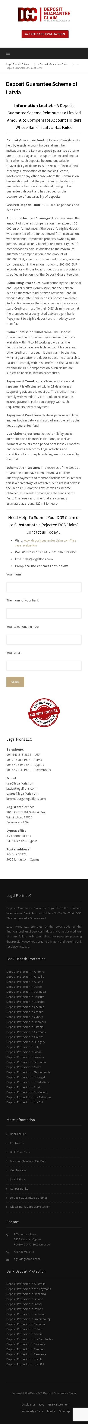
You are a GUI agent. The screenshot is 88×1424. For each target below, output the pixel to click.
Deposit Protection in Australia (25, 1284)
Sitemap (64, 1411)
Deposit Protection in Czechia (25, 1007)
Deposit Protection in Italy (22, 1047)
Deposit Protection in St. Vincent (26, 1092)
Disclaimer (28, 1404)
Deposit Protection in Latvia (24, 1052)
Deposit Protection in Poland (24, 1329)
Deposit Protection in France (24, 1304)
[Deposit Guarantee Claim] (44, 14)
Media (51, 1411)
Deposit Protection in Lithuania (26, 1062)
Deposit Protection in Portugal (25, 1077)
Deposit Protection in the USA (25, 1364)
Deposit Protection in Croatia (24, 1012)
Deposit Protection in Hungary (25, 1042)
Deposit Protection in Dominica (26, 1294)
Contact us (17, 1143)
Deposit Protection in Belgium (25, 997)
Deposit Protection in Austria (24, 982)
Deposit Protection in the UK (24, 1359)
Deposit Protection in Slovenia (25, 1344)
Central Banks (19, 1188)
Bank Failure (18, 1134)
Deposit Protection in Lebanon (25, 1314)
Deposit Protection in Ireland (24, 1309)
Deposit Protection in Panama (25, 1324)
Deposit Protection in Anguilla (25, 976)
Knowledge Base (32, 1411)
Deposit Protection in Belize (24, 987)
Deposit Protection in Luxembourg (28, 1319)
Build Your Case (20, 1152)
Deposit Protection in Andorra (25, 972)
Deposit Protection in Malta (23, 1067)
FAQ (41, 1404)
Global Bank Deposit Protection (30, 1207)
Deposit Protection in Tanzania (26, 1354)
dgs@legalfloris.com (27, 1259)
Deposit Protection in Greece (25, 1037)
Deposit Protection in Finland (24, 1299)
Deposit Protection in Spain (23, 1087)
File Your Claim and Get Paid (28, 1161)
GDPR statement (58, 1404)
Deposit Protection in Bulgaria (25, 1002)
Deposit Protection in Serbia (24, 1334)
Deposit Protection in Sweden (25, 1349)
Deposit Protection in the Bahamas (28, 1097)
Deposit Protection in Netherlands (28, 1072)
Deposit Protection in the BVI (24, 1102)
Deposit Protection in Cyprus (24, 1017)
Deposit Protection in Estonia (25, 1027)
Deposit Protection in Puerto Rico (27, 1082)
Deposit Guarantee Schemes (29, 1198)
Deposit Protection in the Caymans (28, 1289)
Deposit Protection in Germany (26, 1032)
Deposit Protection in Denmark (26, 1022)
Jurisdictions (18, 1179)
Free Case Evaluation (46, 34)
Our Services (18, 1170)
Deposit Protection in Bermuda (26, 992)
